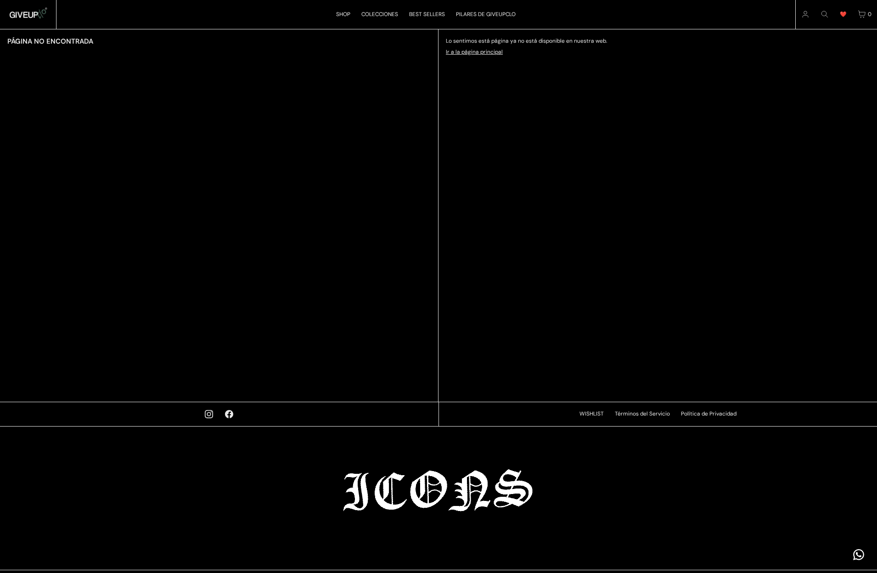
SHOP (343, 14)
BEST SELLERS (427, 14)
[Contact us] (859, 555)
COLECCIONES (379, 14)
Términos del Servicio (642, 413)
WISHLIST (591, 413)
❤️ (843, 14)
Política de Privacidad (708, 413)
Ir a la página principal (474, 52)
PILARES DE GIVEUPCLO (486, 14)
